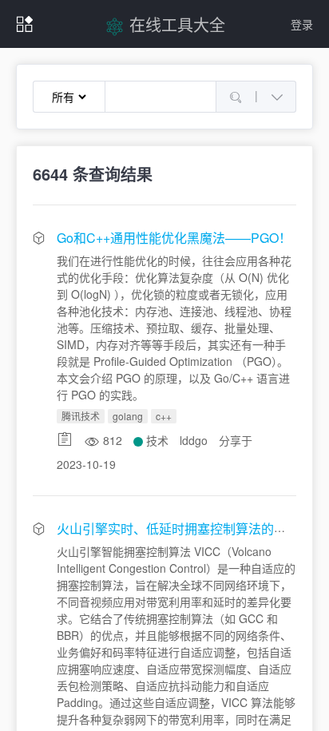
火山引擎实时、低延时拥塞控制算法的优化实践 (191, 528)
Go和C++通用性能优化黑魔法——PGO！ (174, 237)
